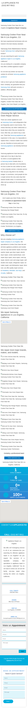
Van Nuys (19, 270)
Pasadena (5, 270)
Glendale (12, 270)
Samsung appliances (17, 135)
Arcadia (3, 273)
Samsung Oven (10, 51)
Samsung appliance (7, 146)
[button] (14, 16)
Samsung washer (7, 161)
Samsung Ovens (8, 122)
